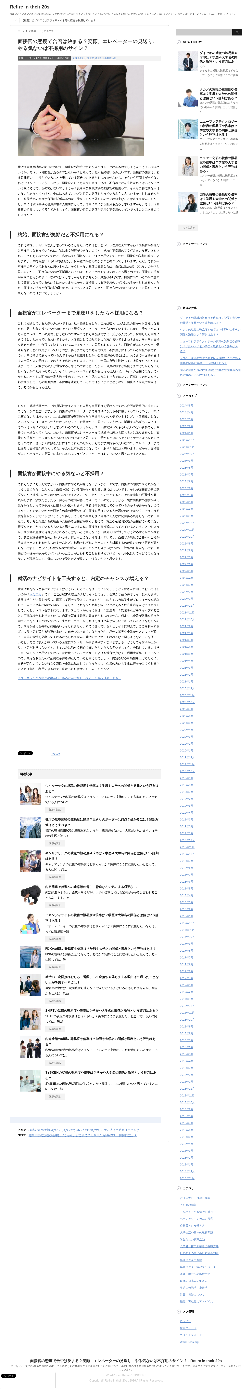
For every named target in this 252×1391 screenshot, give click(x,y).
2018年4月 (186, 895)
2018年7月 (186, 874)
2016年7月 (186, 1040)
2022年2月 (186, 591)
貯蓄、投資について (192, 1294)
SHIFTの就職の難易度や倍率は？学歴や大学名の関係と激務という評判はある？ (101, 1010)
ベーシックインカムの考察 (196, 1218)
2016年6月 (186, 1047)
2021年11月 (187, 612)
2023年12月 (187, 440)
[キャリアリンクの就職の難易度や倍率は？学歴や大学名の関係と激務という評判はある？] (30, 870)
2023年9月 (186, 460)
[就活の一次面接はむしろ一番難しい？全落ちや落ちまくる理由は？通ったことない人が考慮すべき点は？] (30, 994)
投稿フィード (188, 1328)
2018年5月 (186, 888)
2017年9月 (186, 943)
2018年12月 (187, 840)
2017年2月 (186, 992)
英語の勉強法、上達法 (194, 1287)
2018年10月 (187, 854)
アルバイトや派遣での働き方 (198, 1211)
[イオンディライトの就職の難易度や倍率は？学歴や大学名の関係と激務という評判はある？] (30, 932)
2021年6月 (186, 647)
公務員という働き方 (83, 58)
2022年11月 (187, 529)
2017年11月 (187, 929)
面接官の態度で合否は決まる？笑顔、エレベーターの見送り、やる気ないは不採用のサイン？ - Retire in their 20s (126, 1361)
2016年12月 (187, 1005)
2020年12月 (187, 688)
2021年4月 (186, 660)
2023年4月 (186, 495)
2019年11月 (187, 764)
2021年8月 (186, 633)
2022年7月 (186, 557)
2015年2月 (186, 1157)
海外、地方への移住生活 (195, 1273)
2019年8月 (186, 785)
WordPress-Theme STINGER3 (126, 1375)
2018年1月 (186, 916)
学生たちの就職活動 (105, 58)
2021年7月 (186, 640)
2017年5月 (186, 971)
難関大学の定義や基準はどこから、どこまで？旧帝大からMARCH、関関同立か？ (83, 1135)
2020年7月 (186, 709)
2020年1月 (186, 750)
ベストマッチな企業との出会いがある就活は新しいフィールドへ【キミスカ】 (69, 678)
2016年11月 (187, 1012)
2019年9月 (186, 778)
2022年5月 (186, 571)
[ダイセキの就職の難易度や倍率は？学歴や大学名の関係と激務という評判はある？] (188, 69)
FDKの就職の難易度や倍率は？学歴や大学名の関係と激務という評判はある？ (100, 948)
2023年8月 (186, 467)
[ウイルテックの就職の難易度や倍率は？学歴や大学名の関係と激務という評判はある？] (30, 803)
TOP (14, 20)
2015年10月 (187, 1102)
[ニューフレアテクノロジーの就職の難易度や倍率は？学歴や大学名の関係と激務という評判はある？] (188, 137)
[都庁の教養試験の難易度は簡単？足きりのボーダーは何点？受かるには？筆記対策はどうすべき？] (30, 836)
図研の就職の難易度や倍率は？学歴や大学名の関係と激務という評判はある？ (218, 199)
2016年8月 (186, 1033)
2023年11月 (187, 446)
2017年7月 (186, 957)
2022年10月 (187, 536)
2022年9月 (186, 543)
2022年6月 (186, 564)
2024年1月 (186, 433)
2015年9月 (186, 1109)
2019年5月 (186, 805)
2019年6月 (186, 798)
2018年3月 (186, 902)
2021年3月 (186, 667)
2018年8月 (186, 867)
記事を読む (55, 809)
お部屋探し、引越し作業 (195, 1198)
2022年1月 (186, 598)
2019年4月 (186, 812)
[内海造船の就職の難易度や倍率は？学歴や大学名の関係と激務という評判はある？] (30, 1056)
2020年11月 (187, 695)
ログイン (185, 1321)
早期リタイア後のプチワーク (198, 1267)
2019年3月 (186, 819)
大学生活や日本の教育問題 (196, 1232)
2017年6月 (186, 964)
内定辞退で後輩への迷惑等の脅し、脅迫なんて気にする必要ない (91, 886)
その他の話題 (188, 1204)
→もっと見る (188, 227)
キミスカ (35, 594)
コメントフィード (191, 1335)
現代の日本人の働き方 (194, 1280)
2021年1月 (186, 681)
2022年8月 (186, 550)
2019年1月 (186, 833)
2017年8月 (186, 950)
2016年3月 (186, 1067)
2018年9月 (186, 860)
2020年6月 (186, 716)
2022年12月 (187, 522)
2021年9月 (186, 626)
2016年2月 (186, 1074)
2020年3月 (186, 736)
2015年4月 (186, 1143)
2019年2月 (186, 826)
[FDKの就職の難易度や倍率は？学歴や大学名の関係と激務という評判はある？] (30, 966)
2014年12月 (187, 1171)
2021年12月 (187, 605)
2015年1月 (186, 1164)
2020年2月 (186, 743)
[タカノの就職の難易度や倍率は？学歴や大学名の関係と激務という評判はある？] (188, 105)
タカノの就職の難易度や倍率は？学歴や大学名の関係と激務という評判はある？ (218, 94)
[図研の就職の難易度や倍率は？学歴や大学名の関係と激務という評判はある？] (188, 210)
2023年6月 (186, 481)
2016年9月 (186, 1026)
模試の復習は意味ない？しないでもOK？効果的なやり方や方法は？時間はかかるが (84, 1130)
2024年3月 (186, 419)
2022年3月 (186, 584)
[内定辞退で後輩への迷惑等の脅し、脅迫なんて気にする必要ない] (30, 904)
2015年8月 (186, 1116)
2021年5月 (186, 653)
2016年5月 (186, 1054)
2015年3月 (186, 1150)
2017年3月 (186, 985)
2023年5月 (186, 488)
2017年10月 (187, 936)
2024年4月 (186, 412)
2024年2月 (186, 426)
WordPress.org (189, 1341)
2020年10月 (187, 702)
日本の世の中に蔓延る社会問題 (199, 1253)
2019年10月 (187, 771)
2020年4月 (186, 729)
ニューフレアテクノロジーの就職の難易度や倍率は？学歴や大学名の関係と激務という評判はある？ (210, 346)
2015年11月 (187, 1095)
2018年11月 (187, 847)
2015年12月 (187, 1088)
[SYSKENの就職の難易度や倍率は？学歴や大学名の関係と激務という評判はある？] (30, 1090)
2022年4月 (186, 578)
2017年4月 (186, 978)
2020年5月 (186, 722)
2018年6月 (186, 881)
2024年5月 (186, 405)
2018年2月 (186, 909)
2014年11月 (187, 1178)
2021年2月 (186, 674)
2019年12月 (187, 757)
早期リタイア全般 (191, 1260)
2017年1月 (186, 998)
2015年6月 (186, 1130)
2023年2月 (186, 509)
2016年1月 (186, 1081)
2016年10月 (187, 1019)
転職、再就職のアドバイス (196, 1301)
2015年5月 (186, 1136)
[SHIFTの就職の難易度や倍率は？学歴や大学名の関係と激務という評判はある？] (30, 1028)
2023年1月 (186, 515)
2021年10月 (187, 619)
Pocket (55, 754)
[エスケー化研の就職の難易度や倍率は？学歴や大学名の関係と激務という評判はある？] (188, 174)
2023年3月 (186, 502)
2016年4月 (186, 1061)
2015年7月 (186, 1123)
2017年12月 (187, 923)
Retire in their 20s (29, 6)
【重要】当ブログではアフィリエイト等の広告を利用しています (58, 20)
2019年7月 (186, 791)
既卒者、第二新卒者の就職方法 (199, 1246)
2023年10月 (187, 453)
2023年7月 (186, 474)
